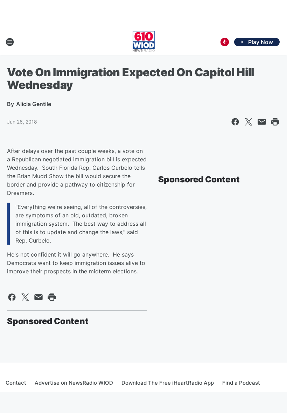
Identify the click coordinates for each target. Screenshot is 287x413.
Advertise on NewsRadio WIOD (74, 382)
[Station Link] (144, 42)
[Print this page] (275, 122)
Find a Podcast (241, 382)
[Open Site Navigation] (10, 42)
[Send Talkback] (224, 42)
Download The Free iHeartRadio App (167, 382)
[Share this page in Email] (262, 122)
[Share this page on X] (248, 122)
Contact (16, 382)
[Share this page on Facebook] (235, 122)
